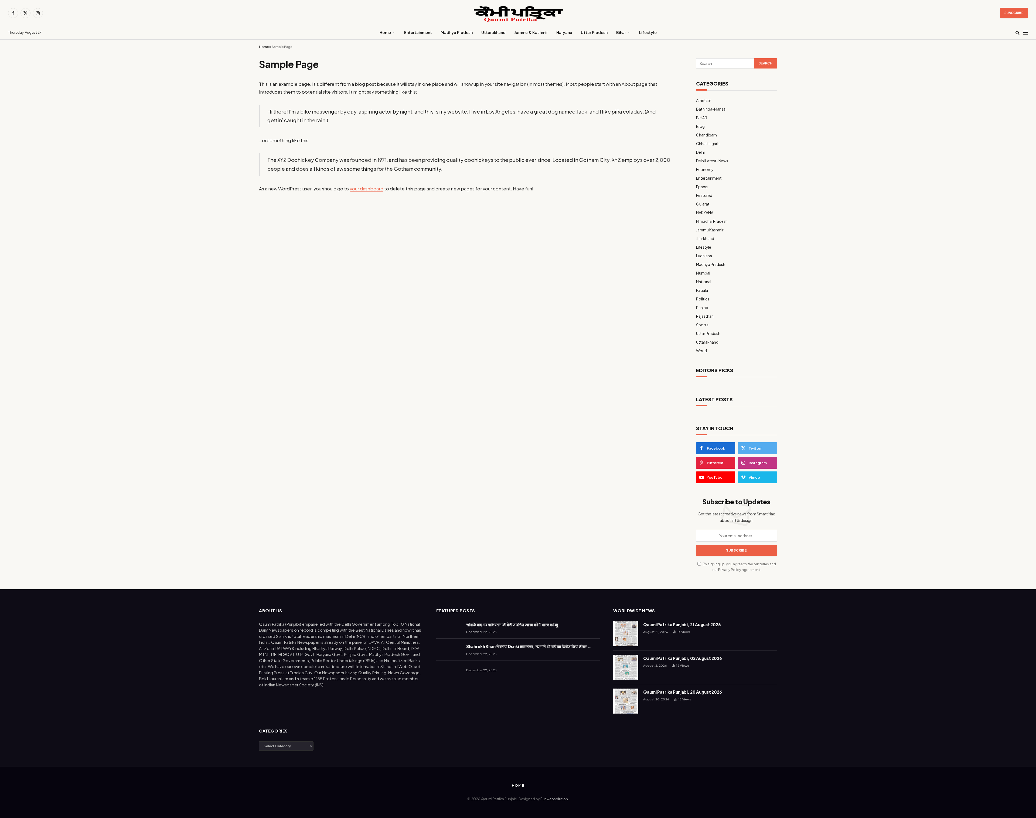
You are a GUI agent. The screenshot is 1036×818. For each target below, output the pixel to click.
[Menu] (1025, 33)
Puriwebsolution (554, 799)
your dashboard (366, 188)
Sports (702, 324)
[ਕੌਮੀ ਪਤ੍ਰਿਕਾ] (518, 13)
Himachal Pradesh (712, 221)
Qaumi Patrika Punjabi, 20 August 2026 (682, 691)
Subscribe (1013, 13)
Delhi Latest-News (712, 160)
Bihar (621, 32)
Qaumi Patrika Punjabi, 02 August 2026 (682, 658)
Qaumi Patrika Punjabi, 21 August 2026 (682, 624)
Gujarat (703, 203)
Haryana (564, 32)
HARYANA (704, 212)
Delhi (700, 152)
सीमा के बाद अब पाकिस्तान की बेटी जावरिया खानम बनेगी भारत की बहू (512, 624)
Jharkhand (705, 238)
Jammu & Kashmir (531, 32)
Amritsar (703, 100)
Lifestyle (648, 32)
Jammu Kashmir (710, 229)
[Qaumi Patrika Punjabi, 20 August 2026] (625, 701)
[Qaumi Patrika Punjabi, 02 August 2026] (625, 667)
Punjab (702, 307)
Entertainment (418, 32)
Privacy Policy (729, 569)
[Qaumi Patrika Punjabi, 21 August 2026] (625, 633)
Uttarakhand (493, 32)
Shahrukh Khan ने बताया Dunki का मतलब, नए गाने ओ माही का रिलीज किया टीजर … (528, 646)
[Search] (1017, 33)
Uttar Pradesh (594, 32)
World (701, 350)
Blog (700, 126)
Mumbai (703, 273)
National (703, 281)
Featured (704, 195)
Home (385, 32)
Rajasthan (705, 316)
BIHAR (701, 117)
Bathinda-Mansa (710, 109)
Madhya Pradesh (457, 32)
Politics (702, 298)
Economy (705, 169)
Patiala (702, 290)
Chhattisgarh (708, 143)
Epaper (702, 186)
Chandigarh (706, 134)
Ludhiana (704, 255)
